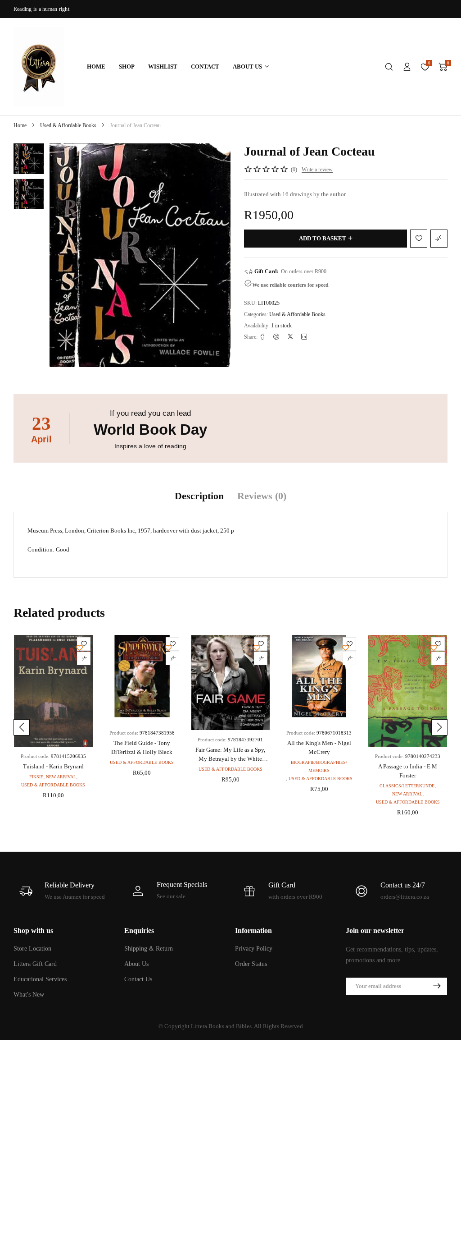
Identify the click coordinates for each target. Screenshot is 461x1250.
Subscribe (436, 986)
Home (20, 125)
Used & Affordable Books (68, 125)
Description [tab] (199, 495)
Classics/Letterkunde (407, 785)
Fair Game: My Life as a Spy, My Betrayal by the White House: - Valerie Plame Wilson (230, 758)
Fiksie (36, 776)
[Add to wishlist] (27, 156)
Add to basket (322, 238)
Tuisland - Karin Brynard (53, 766)
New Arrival (61, 776)
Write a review (317, 169)
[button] (22, 727)
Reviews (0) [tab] (261, 495)
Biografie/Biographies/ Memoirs (319, 766)
